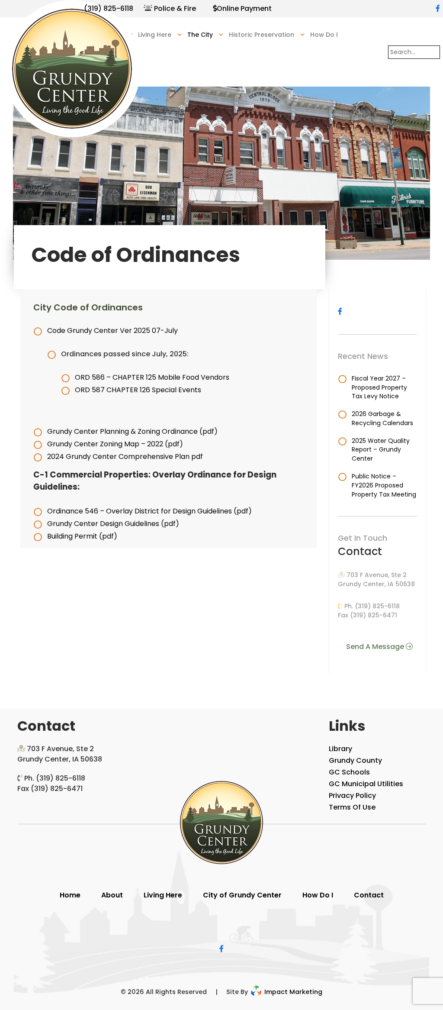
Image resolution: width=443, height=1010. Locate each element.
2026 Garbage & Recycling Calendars (382, 418)
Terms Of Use (352, 807)
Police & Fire (175, 8)
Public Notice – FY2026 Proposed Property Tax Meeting (384, 485)
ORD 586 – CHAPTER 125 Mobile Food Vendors (152, 377)
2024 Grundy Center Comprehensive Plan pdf (125, 456)
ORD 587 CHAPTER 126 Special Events (138, 390)
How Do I (324, 34)
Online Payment (244, 8)
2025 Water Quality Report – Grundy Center (381, 449)
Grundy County (355, 760)
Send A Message (376, 647)
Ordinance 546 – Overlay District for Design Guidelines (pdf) (149, 511)
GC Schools (349, 772)
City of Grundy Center (242, 895)
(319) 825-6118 (108, 8)
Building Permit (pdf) (82, 536)
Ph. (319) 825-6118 (372, 606)
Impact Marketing (292, 991)
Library (340, 749)
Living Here (163, 895)
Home (70, 895)
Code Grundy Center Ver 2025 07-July (112, 331)
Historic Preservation (261, 34)
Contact (369, 895)
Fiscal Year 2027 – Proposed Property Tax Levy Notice (379, 387)
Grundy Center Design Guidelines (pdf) (113, 524)
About (112, 895)
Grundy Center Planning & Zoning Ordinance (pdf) (132, 431)
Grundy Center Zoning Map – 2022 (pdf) (115, 444)
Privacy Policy (352, 795)
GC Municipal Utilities (366, 784)
